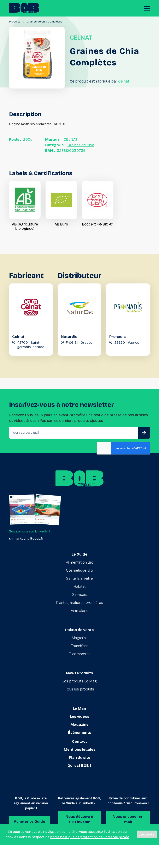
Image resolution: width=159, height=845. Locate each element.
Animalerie (79, 610)
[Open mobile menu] (147, 8)
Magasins (80, 638)
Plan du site (79, 757)
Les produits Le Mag (79, 681)
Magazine (79, 724)
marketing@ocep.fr (28, 539)
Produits (14, 21)
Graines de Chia (80, 145)
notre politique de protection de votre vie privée (89, 837)
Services (79, 594)
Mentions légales (79, 749)
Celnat (123, 81)
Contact (79, 741)
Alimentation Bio (79, 562)
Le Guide (79, 554)
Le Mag (79, 708)
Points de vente (79, 630)
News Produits (79, 673)
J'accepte (146, 834)
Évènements (79, 732)
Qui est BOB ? (79, 765)
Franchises (80, 646)
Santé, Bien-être (79, 578)
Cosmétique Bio (79, 570)
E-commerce (79, 654)
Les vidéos (79, 716)
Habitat (79, 586)
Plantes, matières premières (79, 602)
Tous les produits (79, 689)
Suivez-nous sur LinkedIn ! (29, 531)
